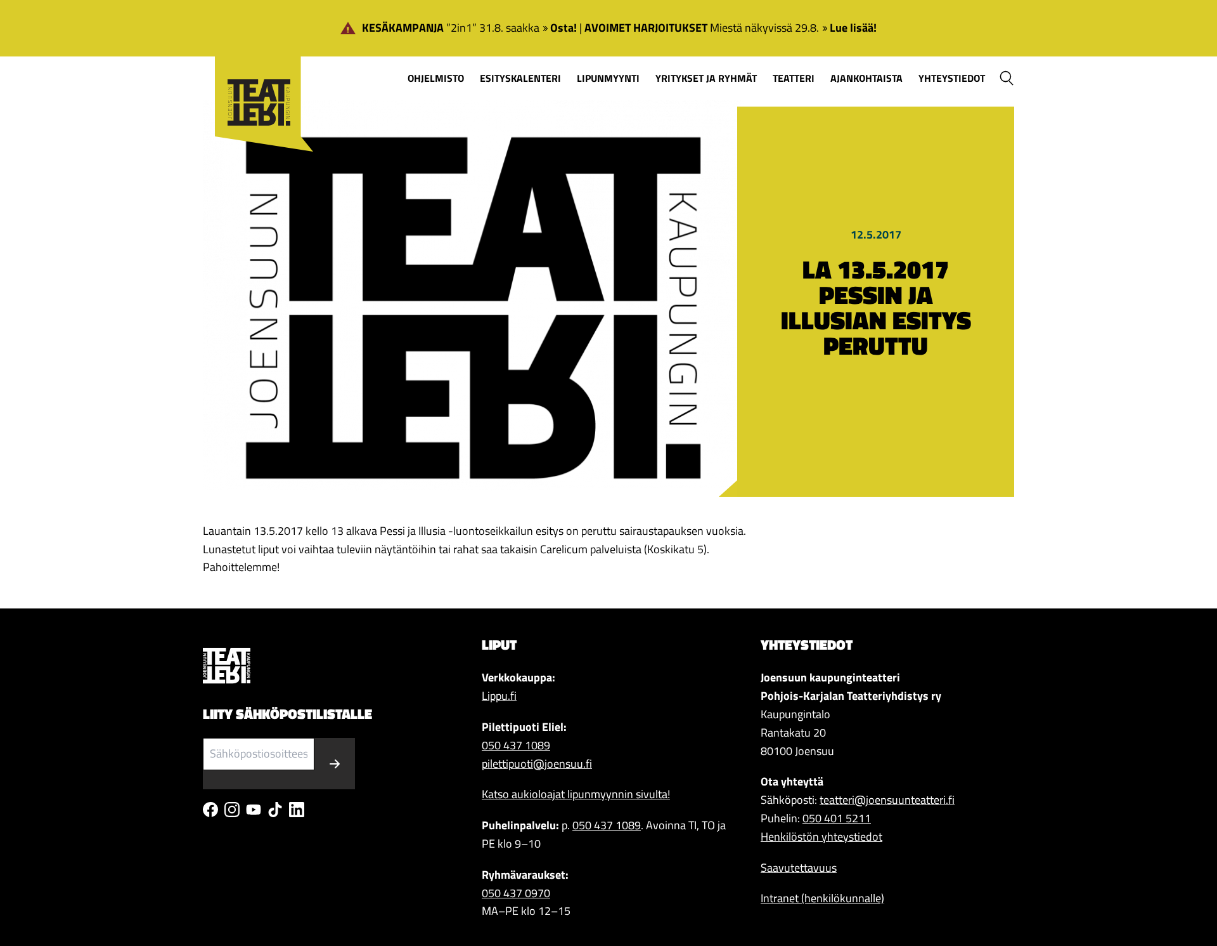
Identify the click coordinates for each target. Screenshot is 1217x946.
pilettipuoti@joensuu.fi (537, 763)
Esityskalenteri (520, 78)
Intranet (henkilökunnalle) (822, 898)
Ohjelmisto (436, 78)
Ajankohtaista (866, 78)
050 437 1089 (516, 745)
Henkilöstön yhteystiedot (821, 836)
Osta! (563, 27)
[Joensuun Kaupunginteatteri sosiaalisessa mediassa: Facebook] (210, 809)
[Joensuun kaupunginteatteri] (258, 83)
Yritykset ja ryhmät (706, 78)
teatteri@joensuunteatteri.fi (887, 799)
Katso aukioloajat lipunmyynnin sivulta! (576, 794)
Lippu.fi (499, 695)
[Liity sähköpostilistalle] (334, 763)
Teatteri (794, 78)
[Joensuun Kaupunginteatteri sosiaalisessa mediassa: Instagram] (232, 809)
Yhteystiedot (951, 78)
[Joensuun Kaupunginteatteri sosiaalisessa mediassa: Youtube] (253, 809)
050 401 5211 (836, 818)
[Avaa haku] (1006, 78)
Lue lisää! (853, 27)
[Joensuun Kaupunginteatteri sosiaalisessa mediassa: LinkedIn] (296, 809)
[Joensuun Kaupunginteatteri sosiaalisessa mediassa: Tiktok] (275, 809)
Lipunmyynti (608, 78)
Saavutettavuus (799, 867)
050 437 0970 (516, 893)
